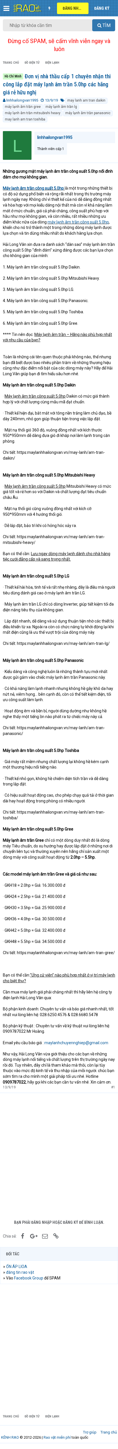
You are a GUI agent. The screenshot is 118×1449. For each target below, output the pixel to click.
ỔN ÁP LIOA (16, 1266)
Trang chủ (109, 1432)
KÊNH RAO (10, 1437)
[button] (6, 8)
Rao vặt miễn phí (57, 1437)
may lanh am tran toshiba (25, 119)
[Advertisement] (59, 1155)
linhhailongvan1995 (22, 100)
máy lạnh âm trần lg (61, 107)
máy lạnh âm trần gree (23, 107)
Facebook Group (28, 1278)
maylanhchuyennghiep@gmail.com (76, 1042)
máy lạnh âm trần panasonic (88, 113)
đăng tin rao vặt (20, 1272)
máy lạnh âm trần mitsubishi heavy (32, 113)
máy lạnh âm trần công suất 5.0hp (78, 222)
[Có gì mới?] (49, 8)
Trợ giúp (90, 1432)
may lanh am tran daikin (86, 100)
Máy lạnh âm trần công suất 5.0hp (34, 188)
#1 (113, 1087)
